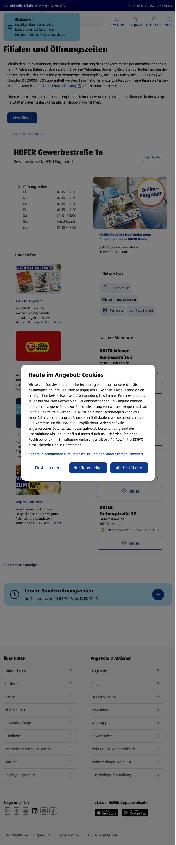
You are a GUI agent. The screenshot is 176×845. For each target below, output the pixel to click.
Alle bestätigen (129, 468)
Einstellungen (47, 468)
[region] (88, 423)
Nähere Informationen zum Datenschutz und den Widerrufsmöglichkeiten (85, 454)
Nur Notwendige (88, 468)
